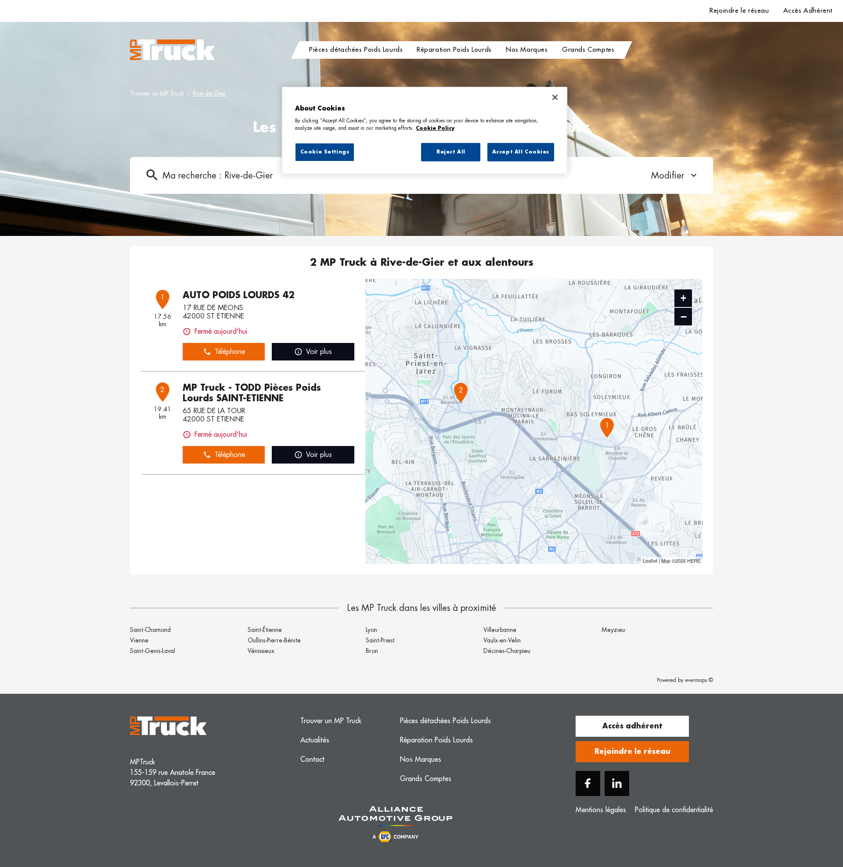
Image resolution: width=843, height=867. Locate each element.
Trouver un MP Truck (157, 93)
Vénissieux (261, 651)
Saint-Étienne (265, 630)
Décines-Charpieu (506, 651)
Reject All (450, 152)
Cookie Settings (324, 152)
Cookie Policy (435, 128)
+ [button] (683, 298)
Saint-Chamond (150, 630)
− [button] (684, 316)
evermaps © (699, 680)
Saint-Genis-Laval (152, 651)
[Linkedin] (617, 783)
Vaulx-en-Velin (502, 640)
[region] (424, 131)
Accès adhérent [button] (632, 726)
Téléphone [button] (230, 351)
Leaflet (650, 560)
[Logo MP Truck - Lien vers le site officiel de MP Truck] (172, 50)
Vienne (139, 640)
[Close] (555, 97)
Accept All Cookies (520, 152)
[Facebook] (588, 783)
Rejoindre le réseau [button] (632, 751)
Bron (372, 651)
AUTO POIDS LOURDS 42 (239, 295)
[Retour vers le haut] (809, 816)
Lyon (371, 630)
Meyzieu (613, 630)
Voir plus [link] (319, 351)
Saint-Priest (380, 640)
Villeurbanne (499, 630)
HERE (693, 560)
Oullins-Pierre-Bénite (274, 640)
